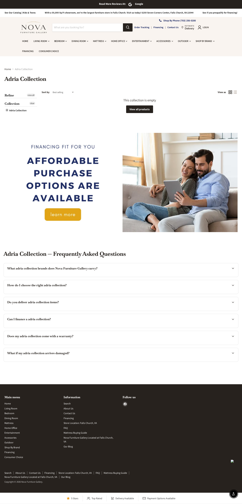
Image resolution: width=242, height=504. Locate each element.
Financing (158, 27)
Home (25, 41)
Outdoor (183, 41)
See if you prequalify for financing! (219, 12)
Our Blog (68, 446)
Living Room (40, 41)
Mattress (98, 41)
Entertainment (141, 41)
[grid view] (230, 92)
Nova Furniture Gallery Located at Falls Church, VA (30, 477)
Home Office (118, 41)
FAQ (66, 428)
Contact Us (173, 27)
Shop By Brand (204, 41)
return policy (217, 361)
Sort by (45, 92)
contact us (219, 310)
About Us (68, 408)
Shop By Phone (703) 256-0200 (179, 20)
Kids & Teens (29, 12)
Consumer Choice (49, 51)
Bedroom (59, 41)
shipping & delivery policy (181, 310)
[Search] (128, 27)
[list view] (235, 92)
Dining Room (79, 41)
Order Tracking (141, 27)
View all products (140, 109)
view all (31, 95)
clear (32, 103)
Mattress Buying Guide (75, 432)
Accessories (163, 41)
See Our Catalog (13, 12)
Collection (12, 104)
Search (67, 403)
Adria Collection (18, 110)
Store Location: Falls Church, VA (80, 423)
